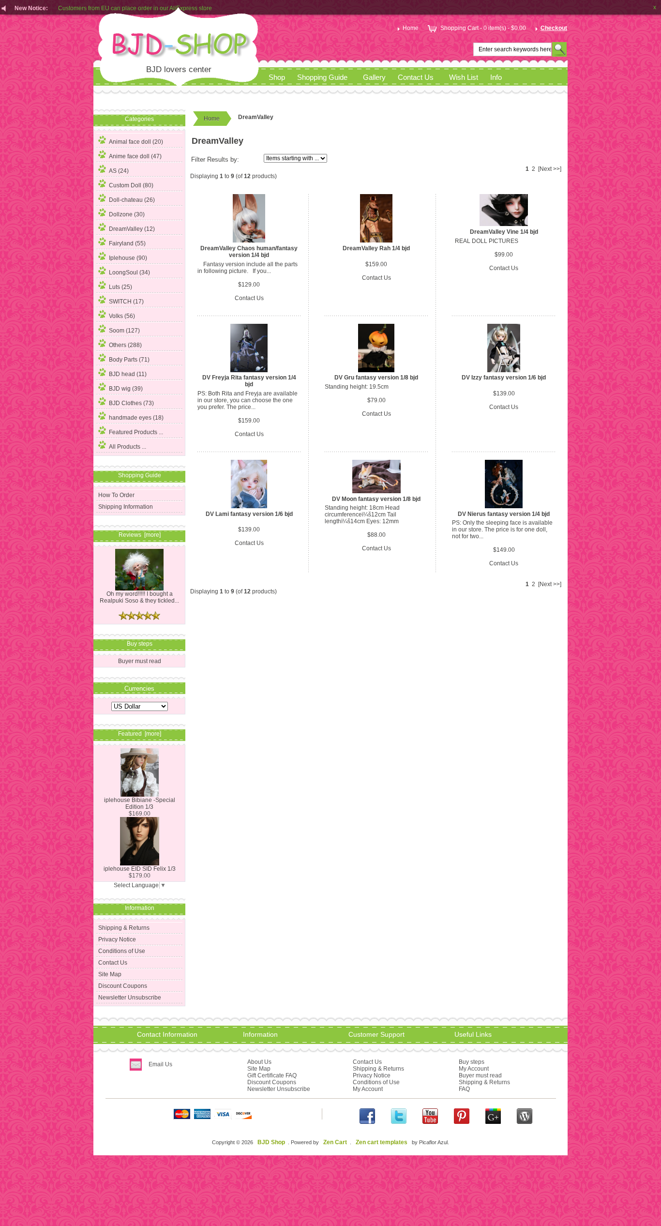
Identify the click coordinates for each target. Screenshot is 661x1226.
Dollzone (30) (127, 214)
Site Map (109, 974)
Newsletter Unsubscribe (129, 997)
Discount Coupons (122, 986)
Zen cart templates (381, 1142)
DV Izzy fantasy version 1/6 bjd (504, 377)
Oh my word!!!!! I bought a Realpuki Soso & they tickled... (139, 597)
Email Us (160, 1064)
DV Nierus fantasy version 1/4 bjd (504, 514)
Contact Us (416, 77)
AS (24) (119, 170)
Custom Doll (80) (131, 185)
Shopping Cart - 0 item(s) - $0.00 (483, 28)
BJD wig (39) (126, 388)
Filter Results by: (215, 159)
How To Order (116, 495)
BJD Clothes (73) (131, 403)
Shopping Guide (322, 77)
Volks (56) (122, 316)
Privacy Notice (117, 939)
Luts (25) (120, 287)
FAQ (464, 1089)
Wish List (463, 77)
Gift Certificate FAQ (272, 1075)
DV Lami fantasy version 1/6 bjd (249, 514)
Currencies (139, 688)
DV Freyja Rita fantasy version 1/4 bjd (249, 381)
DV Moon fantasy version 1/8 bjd (376, 499)
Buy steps (471, 1062)
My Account (368, 1089)
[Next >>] (549, 169)
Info (496, 77)
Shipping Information (125, 506)
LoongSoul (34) (129, 272)
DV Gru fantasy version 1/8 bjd (376, 377)
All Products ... (127, 446)
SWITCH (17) (126, 301)
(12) (132, 229)
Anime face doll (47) (135, 156)
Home (411, 28)
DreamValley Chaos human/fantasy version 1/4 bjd (249, 251)
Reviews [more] (140, 534)
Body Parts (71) (129, 359)
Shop (277, 77)
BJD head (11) (128, 374)
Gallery (374, 77)
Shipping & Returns (124, 927)
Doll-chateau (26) (132, 200)
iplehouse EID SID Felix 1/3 (140, 868)
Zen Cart (335, 1142)
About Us (259, 1062)
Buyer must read (139, 661)
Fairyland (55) (127, 243)
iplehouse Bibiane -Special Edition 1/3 (139, 803)
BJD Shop (271, 1142)
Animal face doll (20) (136, 141)
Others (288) (125, 345)
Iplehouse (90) (128, 258)
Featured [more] (139, 733)
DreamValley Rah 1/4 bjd (376, 248)
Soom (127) (124, 330)
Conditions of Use (121, 951)
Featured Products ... (136, 432)
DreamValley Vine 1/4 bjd (504, 231)
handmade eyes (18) (136, 417)
